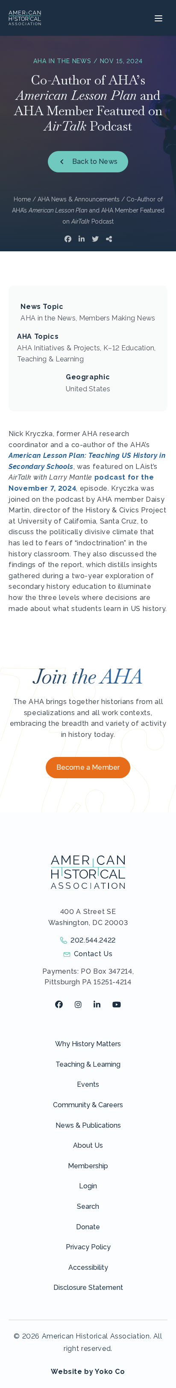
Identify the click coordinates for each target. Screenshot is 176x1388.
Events (88, 1084)
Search (88, 1206)
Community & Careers (88, 1105)
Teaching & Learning (88, 1064)
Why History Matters (88, 1044)
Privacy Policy (88, 1247)
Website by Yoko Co (88, 1372)
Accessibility (88, 1267)
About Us (88, 1145)
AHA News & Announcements (79, 199)
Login (88, 1186)
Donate (88, 1227)
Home (22, 199)
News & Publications (88, 1125)
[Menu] (157, 18)
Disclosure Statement (88, 1287)
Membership (88, 1166)
